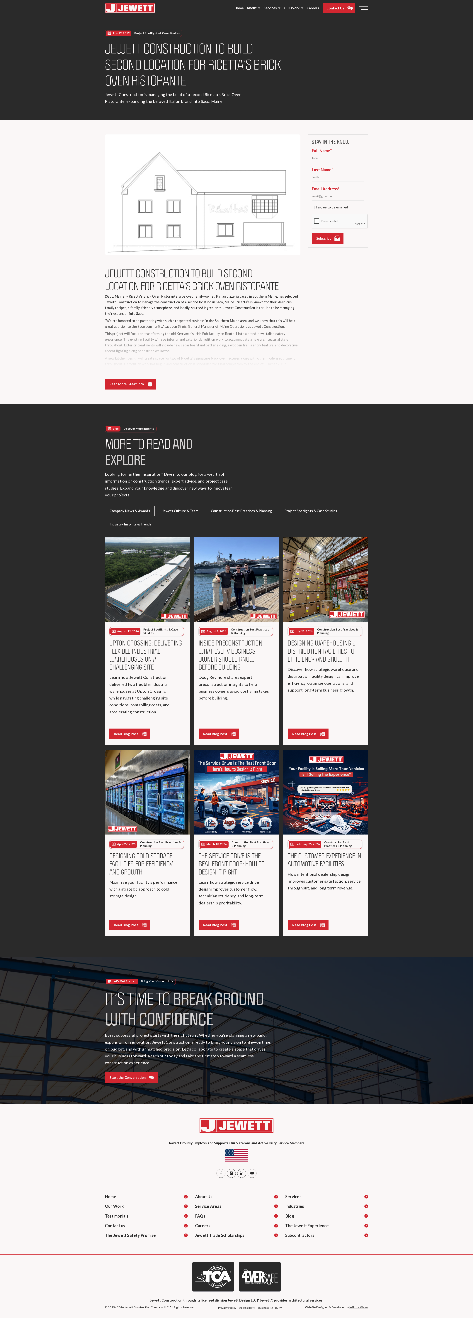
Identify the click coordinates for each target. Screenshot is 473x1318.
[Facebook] (221, 1173)
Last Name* (322, 169)
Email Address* (326, 188)
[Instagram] (231, 1173)
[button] (254, 8)
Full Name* (322, 150)
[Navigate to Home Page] (130, 8)
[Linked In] (241, 1173)
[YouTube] (252, 1173)
